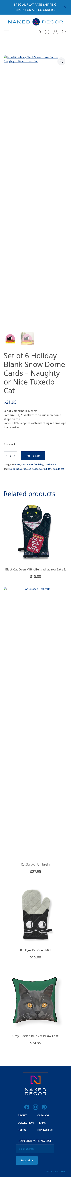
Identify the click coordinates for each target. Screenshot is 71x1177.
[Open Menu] (6, 32)
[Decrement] (7, 455)
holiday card (38, 469)
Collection (26, 1123)
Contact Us (45, 1130)
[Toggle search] (64, 32)
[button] (61, 61)
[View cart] (37, 32)
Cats (17, 464)
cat (29, 469)
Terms (41, 1123)
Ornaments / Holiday (32, 464)
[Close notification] (65, 7)
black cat (14, 469)
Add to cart (33, 456)
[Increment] (14, 455)
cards (23, 469)
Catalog (43, 1115)
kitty (48, 469)
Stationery (50, 464)
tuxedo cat (58, 469)
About (22, 1115)
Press (22, 1130)
